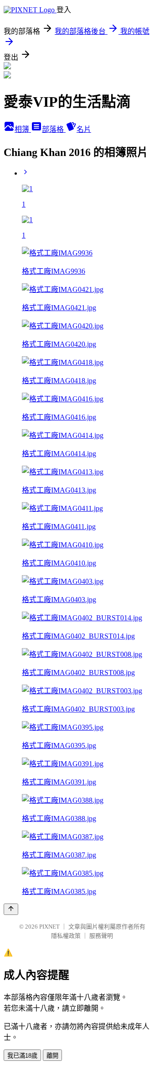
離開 (52, 1055)
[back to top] (11, 909)
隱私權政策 (66, 935)
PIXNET (49, 926)
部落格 (54, 129)
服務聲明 (101, 935)
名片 (84, 129)
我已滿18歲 (22, 1055)
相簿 (23, 129)
